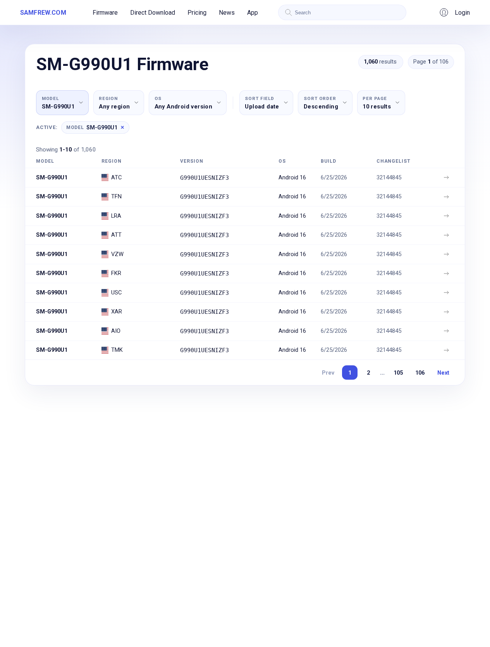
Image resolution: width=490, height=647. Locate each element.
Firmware (105, 12)
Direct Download (152, 12)
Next (443, 372)
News (227, 12)
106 (420, 372)
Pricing (196, 12)
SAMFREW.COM (43, 12)
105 (398, 372)
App (252, 12)
